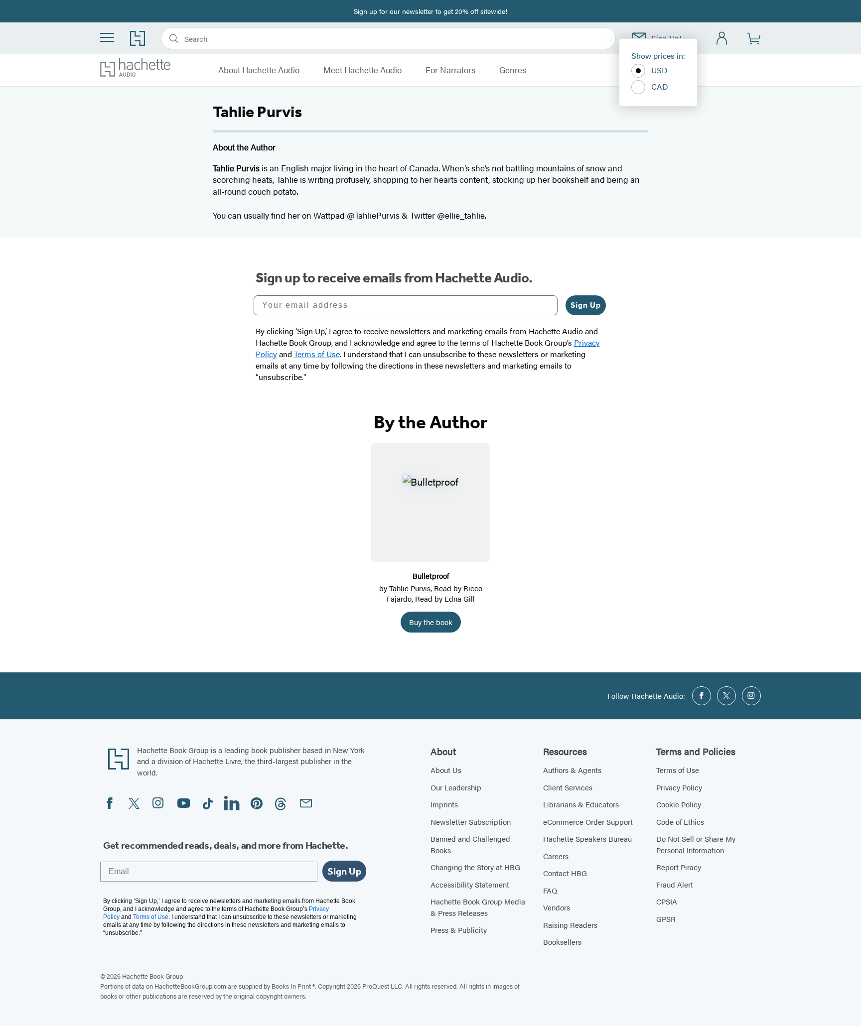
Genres (512, 70)
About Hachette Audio (258, 70)
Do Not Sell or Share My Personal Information (695, 844)
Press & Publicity (458, 929)
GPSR (666, 918)
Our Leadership (455, 787)
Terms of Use (677, 770)
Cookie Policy (678, 804)
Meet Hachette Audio (362, 70)
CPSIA (666, 901)
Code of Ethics (680, 821)
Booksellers (562, 941)
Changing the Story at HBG (475, 867)
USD (659, 70)
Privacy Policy (679, 787)
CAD (659, 86)
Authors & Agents (572, 770)
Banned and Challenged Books (470, 844)
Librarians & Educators (581, 804)
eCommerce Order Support (588, 821)
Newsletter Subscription (470, 821)
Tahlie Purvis (409, 588)
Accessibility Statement (469, 884)
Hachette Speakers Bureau (587, 838)
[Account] (722, 38)
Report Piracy (678, 867)
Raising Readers (570, 924)
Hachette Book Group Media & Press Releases (477, 907)
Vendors (556, 907)
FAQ (550, 890)
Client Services (567, 787)
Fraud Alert (674, 884)
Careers (556, 856)
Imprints (444, 804)
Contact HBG (565, 873)
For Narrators (450, 70)
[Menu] (107, 37)
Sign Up (586, 305)
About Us (445, 770)
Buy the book (430, 622)
